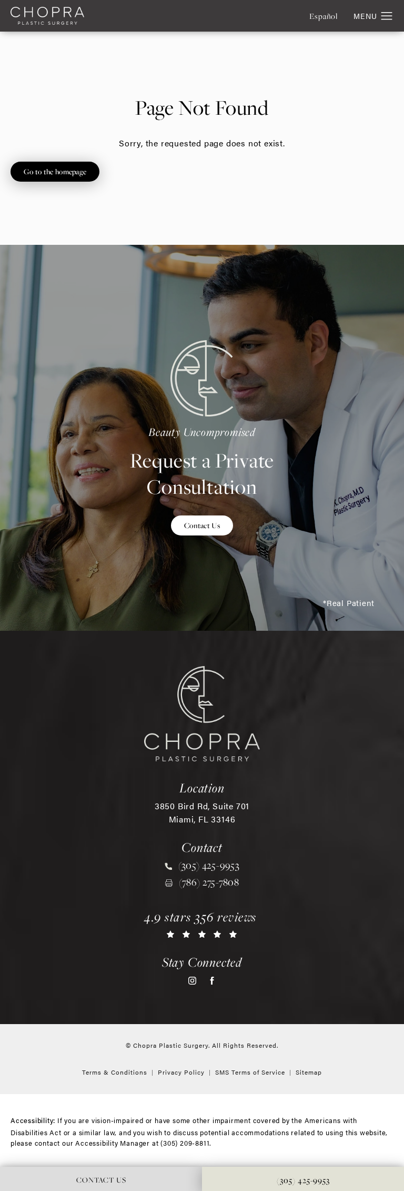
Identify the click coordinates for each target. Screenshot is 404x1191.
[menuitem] (192, 981)
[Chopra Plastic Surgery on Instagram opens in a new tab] (192, 981)
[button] (386, 16)
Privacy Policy (181, 1072)
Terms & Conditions (114, 1072)
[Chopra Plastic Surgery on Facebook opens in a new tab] (212, 981)
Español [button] (323, 16)
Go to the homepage (55, 171)
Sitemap (309, 1072)
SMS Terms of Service (250, 1072)
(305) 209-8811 (184, 1143)
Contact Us (202, 525)
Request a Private (202, 462)
